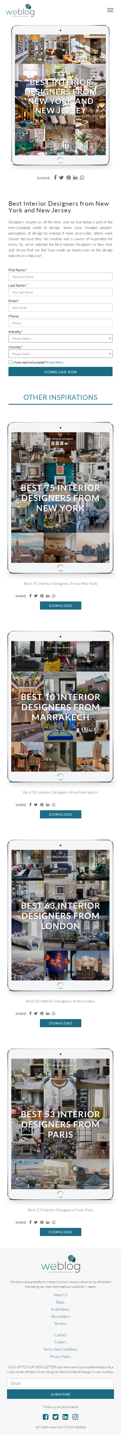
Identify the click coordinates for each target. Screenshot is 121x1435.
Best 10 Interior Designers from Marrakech (60, 792)
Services (60, 1323)
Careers (60, 1342)
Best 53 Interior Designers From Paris (60, 1209)
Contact (60, 1335)
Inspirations (60, 1309)
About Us (60, 1295)
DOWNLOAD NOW (60, 371)
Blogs (60, 1302)
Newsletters (60, 1316)
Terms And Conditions (60, 1349)
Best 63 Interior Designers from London (60, 1001)
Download (60, 605)
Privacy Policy (60, 1356)
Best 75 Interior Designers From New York (60, 583)
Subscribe (61, 1394)
